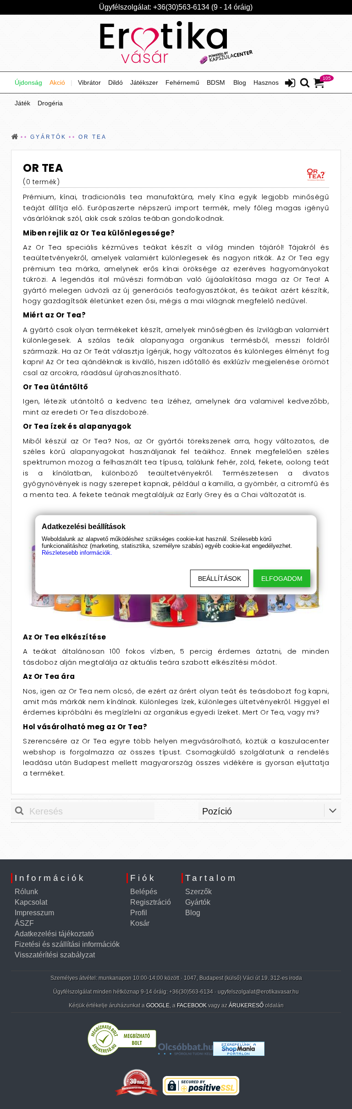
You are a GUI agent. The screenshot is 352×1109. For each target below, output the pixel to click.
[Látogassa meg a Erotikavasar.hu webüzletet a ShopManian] (238, 1053)
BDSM (216, 82)
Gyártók (197, 902)
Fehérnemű (182, 82)
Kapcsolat (31, 902)
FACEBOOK (192, 1005)
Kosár (139, 923)
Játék (22, 103)
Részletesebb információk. (77, 552)
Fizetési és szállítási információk (67, 944)
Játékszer (144, 82)
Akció (57, 82)
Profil (138, 913)
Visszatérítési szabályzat (55, 955)
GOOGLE (158, 1005)
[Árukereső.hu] (122, 1053)
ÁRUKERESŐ (246, 1005)
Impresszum (34, 913)
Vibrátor (89, 82)
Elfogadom (281, 578)
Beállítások (219, 578)
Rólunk (26, 892)
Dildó (115, 82)
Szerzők (198, 892)
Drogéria (50, 103)
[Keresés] (305, 83)
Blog (239, 82)
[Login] (290, 84)
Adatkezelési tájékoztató (54, 934)
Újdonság (28, 82)
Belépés (143, 892)
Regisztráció (150, 902)
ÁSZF (24, 923)
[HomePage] (176, 43)
